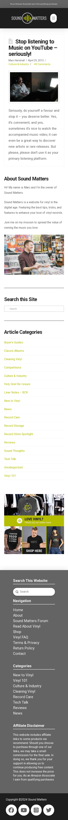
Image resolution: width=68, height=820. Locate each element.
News (8, 409)
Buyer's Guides (13, 342)
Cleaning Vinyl (13, 359)
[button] (53, 18)
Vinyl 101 (10, 475)
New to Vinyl (12, 401)
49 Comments (42, 64)
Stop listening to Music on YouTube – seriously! (33, 47)
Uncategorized (13, 467)
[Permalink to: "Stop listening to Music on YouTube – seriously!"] (34, 87)
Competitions (12, 367)
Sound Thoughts (14, 451)
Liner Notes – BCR (16, 392)
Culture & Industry (19, 64)
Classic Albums (14, 351)
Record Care (12, 417)
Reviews (9, 442)
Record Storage (14, 425)
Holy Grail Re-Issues (17, 384)
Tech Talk (10, 459)
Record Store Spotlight (18, 434)
